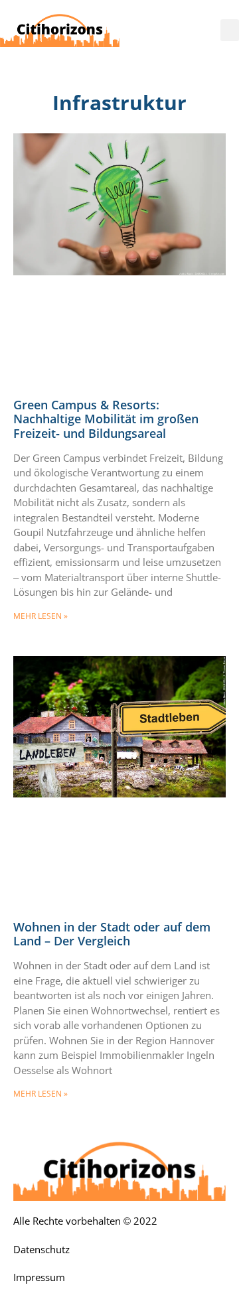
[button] (229, 30)
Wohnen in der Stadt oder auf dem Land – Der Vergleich (111, 934)
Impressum (39, 1278)
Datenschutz (41, 1250)
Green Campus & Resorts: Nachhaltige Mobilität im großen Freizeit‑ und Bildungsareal (106, 419)
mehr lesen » (40, 616)
